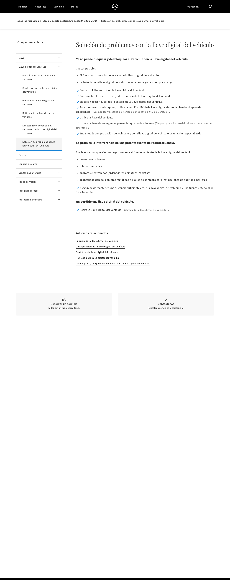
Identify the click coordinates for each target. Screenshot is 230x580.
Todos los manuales (27, 21)
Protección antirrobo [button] (30, 199)
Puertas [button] (23, 155)
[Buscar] (210, 6)
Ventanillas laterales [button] (30, 173)
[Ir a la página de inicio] (115, 6)
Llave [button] (21, 57)
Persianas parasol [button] (28, 190)
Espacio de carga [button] (28, 164)
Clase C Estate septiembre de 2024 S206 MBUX (70, 21)
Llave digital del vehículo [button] (32, 66)
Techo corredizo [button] (28, 181)
